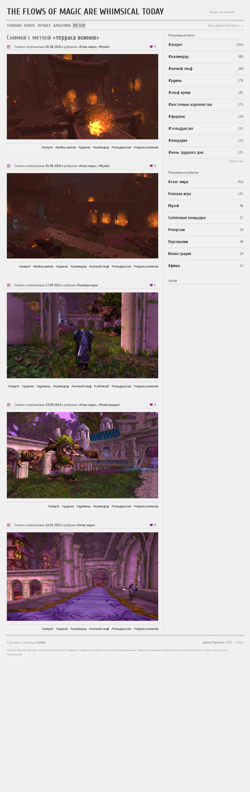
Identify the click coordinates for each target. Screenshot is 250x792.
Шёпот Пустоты (213, 642)
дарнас (85, 147)
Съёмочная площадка (187, 217)
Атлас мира (87, 47)
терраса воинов (146, 147)
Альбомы (62, 25)
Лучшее (44, 25)
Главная (14, 25)
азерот (48, 147)
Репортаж (176, 229)
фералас (178, 116)
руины (176, 80)
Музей (104, 47)
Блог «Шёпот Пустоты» (224, 25)
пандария (179, 140)
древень (44, 386)
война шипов (66, 147)
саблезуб (102, 386)
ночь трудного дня (187, 152)
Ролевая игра (87, 285)
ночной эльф (100, 266)
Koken (41, 642)
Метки (79, 25)
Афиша (174, 265)
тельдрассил (122, 147)
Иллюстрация (109, 405)
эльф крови (180, 92)
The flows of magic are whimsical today (85, 12)
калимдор (102, 147)
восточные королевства (191, 104)
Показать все (236, 161)
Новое (29, 25)
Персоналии (178, 241)
